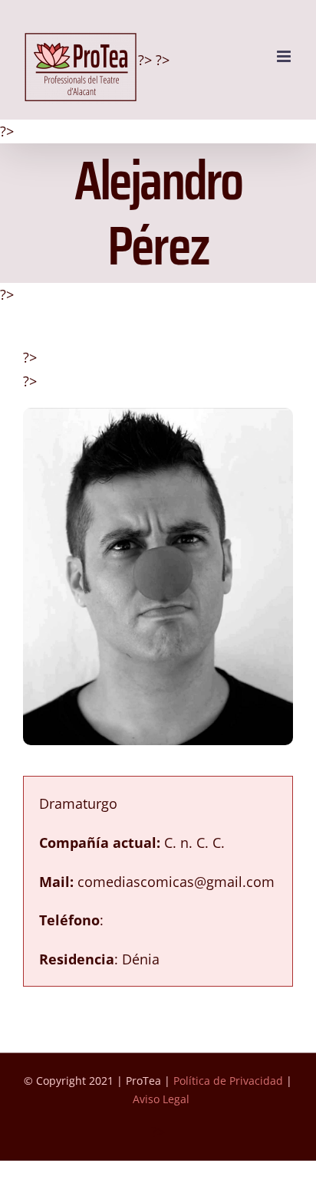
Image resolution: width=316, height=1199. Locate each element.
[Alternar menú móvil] (285, 56)
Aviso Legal (161, 1099)
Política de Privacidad (228, 1080)
